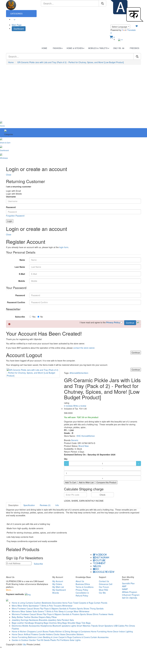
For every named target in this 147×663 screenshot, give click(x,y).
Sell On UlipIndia (129, 597)
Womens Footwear (20, 614)
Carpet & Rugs (65, 637)
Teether (27, 617)
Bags (14, 622)
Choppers (31, 631)
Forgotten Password (15, 215)
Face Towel (73, 602)
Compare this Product (106, 482)
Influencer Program (131, 594)
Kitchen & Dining (62, 631)
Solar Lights (75, 640)
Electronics (17, 625)
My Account (57, 581)
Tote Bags (86, 622)
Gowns (41, 611)
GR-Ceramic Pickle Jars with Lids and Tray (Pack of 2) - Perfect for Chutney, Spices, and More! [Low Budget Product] (70, 62)
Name (22, 259)
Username (11, 196)
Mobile (21, 280)
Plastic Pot (55, 640)
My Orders (57, 584)
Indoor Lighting (126, 631)
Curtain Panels (100, 602)
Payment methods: (15, 594)
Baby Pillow (51, 617)
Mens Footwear (19, 608)
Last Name (20, 266)
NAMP (125, 589)
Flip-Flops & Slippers (49, 608)
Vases (62, 634)
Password (11, 207)
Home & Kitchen (19, 631)
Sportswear (34, 605)
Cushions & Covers (81, 637)
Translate (131, 30)
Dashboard (19, 28)
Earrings (24, 620)
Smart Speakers (105, 625)
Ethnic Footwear (100, 614)
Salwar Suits (31, 611)
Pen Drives (130, 625)
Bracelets (43, 620)
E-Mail (22, 273)
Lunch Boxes (42, 631)
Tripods (94, 625)
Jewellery (16, 620)
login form (63, 247)
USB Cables (119, 625)
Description (13, 505)
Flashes (15, 628)
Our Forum (104, 587)
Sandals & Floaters (67, 608)
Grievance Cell (105, 584)
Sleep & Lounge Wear (69, 611)
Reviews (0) (45, 505)
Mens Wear (17, 605)
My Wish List (58, 587)
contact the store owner (83, 347)
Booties (34, 617)
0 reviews (68, 405)
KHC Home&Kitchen (86, 435)
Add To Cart (70, 482)
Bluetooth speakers (61, 625)
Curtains (29, 602)
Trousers (58, 605)
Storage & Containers (80, 631)
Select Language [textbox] (119, 26)
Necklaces (33, 620)
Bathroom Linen (35, 637)
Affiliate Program (129, 592)
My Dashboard (59, 589)
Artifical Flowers (31, 634)
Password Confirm (16, 302)
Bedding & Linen (50, 637)
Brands (55, 592)
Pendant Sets (68, 620)
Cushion (37, 602)
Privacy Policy (82, 589)
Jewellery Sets (54, 620)
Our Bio (102, 592)
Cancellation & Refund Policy (82, 594)
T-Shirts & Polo (46, 605)
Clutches (53, 622)
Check (102, 494)
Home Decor (113, 631)
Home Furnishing (99, 631)
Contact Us (104, 581)
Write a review (79, 405)
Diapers (42, 617)
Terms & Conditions (84, 587)
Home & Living (18, 602)
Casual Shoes (33, 608)
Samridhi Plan (128, 583)
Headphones (46, 625)
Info (57, 505)
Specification (29, 505)
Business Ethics (83, 584)
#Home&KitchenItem (79, 372)
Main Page (17, 24)
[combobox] (120, 27)
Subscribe (20, 316)
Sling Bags (62, 622)
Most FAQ (103, 589)
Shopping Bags (41, 622)
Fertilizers (64, 640)
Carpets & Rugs (86, 602)
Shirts (25, 605)
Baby (14, 617)
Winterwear (67, 605)
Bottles (20, 617)
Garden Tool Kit (36, 640)
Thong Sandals (97, 608)
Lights (73, 625)
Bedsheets (46, 602)
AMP (124, 586)
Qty (65, 458)
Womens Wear (18, 611)
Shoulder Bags (74, 622)
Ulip (24, 644)
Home (11, 62)
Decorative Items (59, 602)
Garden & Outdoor (20, 640)
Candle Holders (46, 634)
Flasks (52, 631)
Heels (110, 614)
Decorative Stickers (75, 634)
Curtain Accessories (99, 637)
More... (9, 589)
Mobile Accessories (31, 625)
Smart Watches (83, 625)
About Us (80, 581)
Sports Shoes (83, 608)
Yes (33, 316)
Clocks (56, 634)
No (41, 316)
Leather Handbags (25, 622)
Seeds (47, 640)
